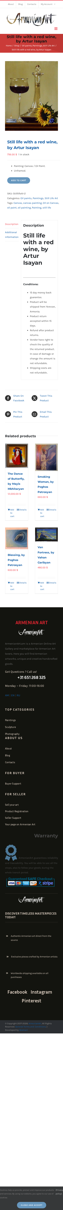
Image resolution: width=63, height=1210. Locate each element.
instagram (41, 992)
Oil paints (26, 198)
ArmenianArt (35, 1023)
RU (18, 695)
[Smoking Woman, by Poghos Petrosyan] (46, 457)
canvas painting (32, 202)
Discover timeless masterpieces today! (30, 915)
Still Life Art (51, 198)
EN (12, 695)
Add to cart (18, 180)
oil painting (24, 207)
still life (47, 207)
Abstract (23, 1030)
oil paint (12, 207)
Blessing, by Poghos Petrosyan (16, 560)
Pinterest (31, 1000)
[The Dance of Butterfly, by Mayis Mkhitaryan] (16, 456)
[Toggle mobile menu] (56, 28)
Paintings (38, 198)
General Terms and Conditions (30, 1026)
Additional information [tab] (11, 235)
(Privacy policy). (59, 1192)
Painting (36, 207)
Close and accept (31, 1205)
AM (7, 695)
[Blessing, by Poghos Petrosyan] (16, 538)
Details (22, 509)
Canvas (18, 202)
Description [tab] (11, 224)
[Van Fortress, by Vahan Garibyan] (46, 534)
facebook (17, 992)
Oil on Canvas (50, 202)
